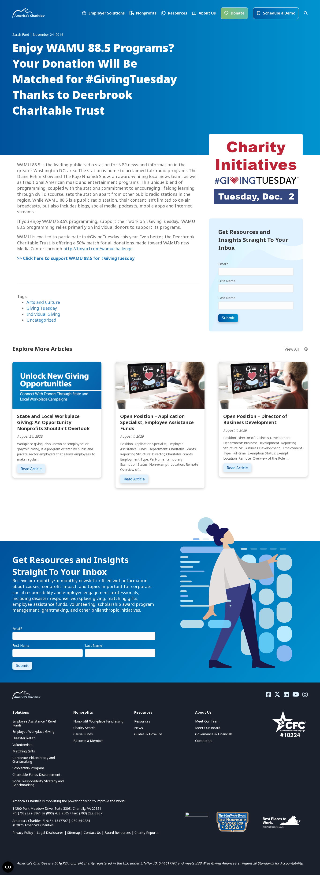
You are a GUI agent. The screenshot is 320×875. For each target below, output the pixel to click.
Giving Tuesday (41, 308)
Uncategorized (41, 320)
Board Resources (117, 832)
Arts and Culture (43, 302)
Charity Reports (146, 832)
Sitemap (73, 832)
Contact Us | (94, 832)
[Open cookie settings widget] (8, 867)
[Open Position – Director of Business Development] (263, 385)
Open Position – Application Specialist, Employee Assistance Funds (157, 422)
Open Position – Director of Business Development (255, 419)
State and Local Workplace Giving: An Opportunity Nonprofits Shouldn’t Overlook (53, 422)
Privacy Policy (22, 832)
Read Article (33, 468)
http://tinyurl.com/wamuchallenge (98, 248)
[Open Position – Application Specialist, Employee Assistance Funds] (160, 385)
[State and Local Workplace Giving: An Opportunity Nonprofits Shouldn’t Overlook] (56, 385)
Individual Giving (43, 314)
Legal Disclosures (50, 832)
